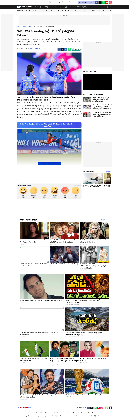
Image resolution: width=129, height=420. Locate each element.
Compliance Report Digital (88, 413)
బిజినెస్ (79, 7)
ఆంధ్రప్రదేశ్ (66, 7)
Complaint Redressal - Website (71, 413)
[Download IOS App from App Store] (110, 408)
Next (110, 11)
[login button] (105, 7)
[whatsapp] (103, 2)
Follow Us (78, 49)
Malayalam (21, 2)
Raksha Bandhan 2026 (57, 10)
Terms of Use (40, 413)
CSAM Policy (57, 413)
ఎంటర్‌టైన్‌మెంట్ (48, 7)
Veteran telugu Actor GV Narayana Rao (91, 10)
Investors (99, 413)
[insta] (110, 2)
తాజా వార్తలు (38, 7)
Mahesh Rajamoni (35, 48)
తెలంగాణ (73, 7)
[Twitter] (100, 2)
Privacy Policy (49, 413)
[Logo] (25, 7)
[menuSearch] (111, 7)
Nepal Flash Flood (44, 10)
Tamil (54, 2)
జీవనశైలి (59, 7)
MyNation (73, 2)
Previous (107, 11)
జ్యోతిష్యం (85, 7)
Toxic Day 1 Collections (71, 10)
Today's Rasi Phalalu (31, 10)
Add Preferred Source (85, 2)
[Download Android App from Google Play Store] (106, 408)
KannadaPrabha (42, 2)
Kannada (34, 2)
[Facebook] (96, 2)
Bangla (59, 2)
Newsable (28, 2)
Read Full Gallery (49, 164)
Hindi (62, 2)
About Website (31, 413)
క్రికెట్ (55, 7)
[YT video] (106, 2)
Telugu (50, 2)
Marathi (67, 2)
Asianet (24, 407)
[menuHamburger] (108, 7)
